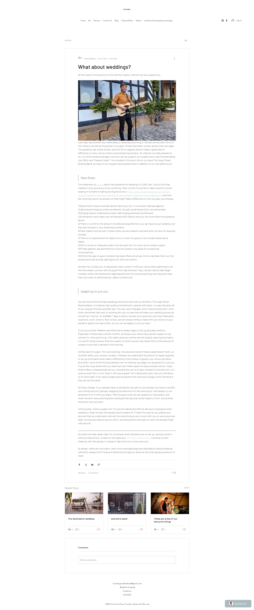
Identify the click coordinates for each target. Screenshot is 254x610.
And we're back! (119, 518)
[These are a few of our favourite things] (170, 503)
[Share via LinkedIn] (92, 464)
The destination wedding (81, 518)
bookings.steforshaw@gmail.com (127, 583)
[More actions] (174, 58)
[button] (186, 40)
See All (186, 487)
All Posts (68, 40)
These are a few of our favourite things (165, 520)
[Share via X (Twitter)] (86, 464)
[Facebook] (226, 20)
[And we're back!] (127, 503)
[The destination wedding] (84, 503)
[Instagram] (222, 20)
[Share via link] (98, 464)
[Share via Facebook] (79, 464)
